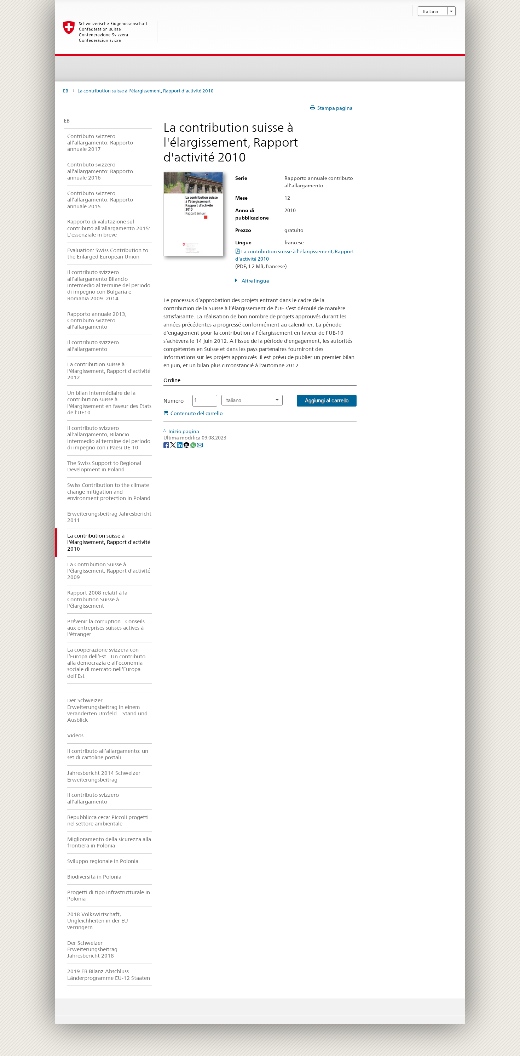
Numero (173, 400)
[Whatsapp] (193, 445)
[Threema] (187, 445)
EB (65, 90)
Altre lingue (255, 281)
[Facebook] (166, 445)
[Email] (200, 445)
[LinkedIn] (180, 445)
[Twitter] (173, 445)
